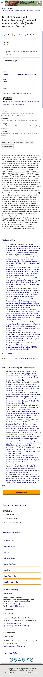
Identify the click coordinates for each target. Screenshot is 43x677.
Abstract (8, 35)
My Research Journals (20, 673)
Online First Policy (10, 564)
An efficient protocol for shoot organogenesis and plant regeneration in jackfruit (23, 468)
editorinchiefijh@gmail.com (16, 606)
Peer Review (8, 552)
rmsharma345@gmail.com (11, 623)
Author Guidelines (10, 546)
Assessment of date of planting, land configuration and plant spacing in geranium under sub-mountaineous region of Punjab (23, 259)
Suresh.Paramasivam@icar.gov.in (14, 646)
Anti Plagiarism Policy (11, 582)
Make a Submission (21, 492)
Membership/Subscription (11, 532)
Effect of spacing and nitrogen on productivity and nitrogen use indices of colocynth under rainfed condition (22, 269)
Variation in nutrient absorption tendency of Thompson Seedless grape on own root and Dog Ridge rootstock (23, 248)
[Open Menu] (2, 3)
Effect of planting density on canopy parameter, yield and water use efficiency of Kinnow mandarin (23, 303)
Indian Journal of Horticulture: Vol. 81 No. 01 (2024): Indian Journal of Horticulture (23, 318)
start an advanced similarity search (23, 358)
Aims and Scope (9, 558)
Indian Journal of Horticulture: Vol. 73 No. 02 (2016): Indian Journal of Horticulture (23, 328)
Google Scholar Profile (10, 653)
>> (16, 353)
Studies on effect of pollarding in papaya (19, 449)
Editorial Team (9, 540)
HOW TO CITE (18, 142)
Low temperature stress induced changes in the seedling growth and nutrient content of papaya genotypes (22, 441)
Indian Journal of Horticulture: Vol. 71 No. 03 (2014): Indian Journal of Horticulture (23, 451)
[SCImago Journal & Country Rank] (14, 505)
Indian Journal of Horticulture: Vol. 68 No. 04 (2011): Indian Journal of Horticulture (23, 284)
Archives (10, 8)
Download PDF (31, 35)
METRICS (29, 142)
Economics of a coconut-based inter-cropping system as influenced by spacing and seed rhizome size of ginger (23, 280)
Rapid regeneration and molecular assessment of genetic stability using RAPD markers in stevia (23, 324)
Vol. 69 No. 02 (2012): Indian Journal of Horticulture (17, 10)
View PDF (19, 35)
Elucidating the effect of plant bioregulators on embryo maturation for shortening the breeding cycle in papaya (21, 426)
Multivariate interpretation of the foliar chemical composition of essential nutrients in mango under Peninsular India (23, 334)
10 (13, 353)
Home (4, 8)
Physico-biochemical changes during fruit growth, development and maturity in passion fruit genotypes (23, 478)
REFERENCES (7, 146)
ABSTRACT (6, 142)
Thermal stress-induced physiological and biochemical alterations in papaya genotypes (23, 413)
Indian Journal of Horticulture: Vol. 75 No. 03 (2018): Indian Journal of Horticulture (23, 263)
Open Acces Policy (10, 576)
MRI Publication (33, 673)
